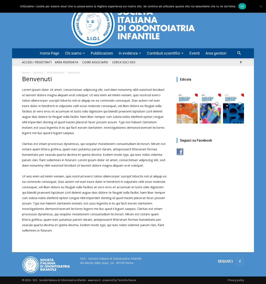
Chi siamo (73, 53)
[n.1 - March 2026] (210, 106)
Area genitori (216, 53)
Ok (242, 6)
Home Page (49, 53)
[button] (239, 54)
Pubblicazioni (102, 53)
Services (38, 72)
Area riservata (66, 62)
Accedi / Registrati (37, 62)
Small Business (55, 72)
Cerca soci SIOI (123, 62)
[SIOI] (133, 24)
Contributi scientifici (163, 53)
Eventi (195, 53)
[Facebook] (241, 62)
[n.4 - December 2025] (233, 106)
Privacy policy (236, 280)
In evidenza (128, 53)
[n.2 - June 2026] (187, 106)
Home (25, 72)
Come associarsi (95, 62)
